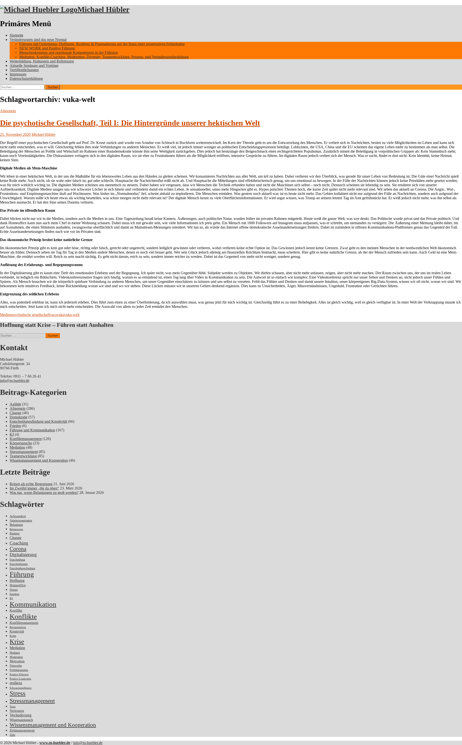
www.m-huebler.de (54, 743)
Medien (6, 315)
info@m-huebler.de (14, 381)
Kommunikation (33, 604)
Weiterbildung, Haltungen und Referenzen (42, 61)
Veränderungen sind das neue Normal (38, 39)
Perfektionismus (19, 670)
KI (12, 434)
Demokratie (18, 417)
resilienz (16, 683)
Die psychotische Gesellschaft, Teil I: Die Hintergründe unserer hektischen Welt (130, 122)
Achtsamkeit (18, 516)
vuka (60, 315)
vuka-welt (71, 315)
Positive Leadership (20, 678)
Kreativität (17, 631)
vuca (53, 315)
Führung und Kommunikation (32, 430)
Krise (17, 641)
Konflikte (23, 616)
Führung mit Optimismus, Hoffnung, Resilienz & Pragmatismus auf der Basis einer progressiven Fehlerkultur (102, 44)
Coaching (19, 543)
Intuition (14, 594)
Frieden (15, 426)
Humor (14, 589)
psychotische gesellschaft (31, 315)
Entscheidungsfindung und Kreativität (38, 421)
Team (13, 706)
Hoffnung (17, 580)
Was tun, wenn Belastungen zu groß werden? (44, 492)
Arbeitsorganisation (21, 520)
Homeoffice (18, 585)
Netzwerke (16, 665)
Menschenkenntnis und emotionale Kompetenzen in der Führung (68, 52)
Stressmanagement (24, 452)
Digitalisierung (23, 554)
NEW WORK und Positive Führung (47, 48)
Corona (18, 549)
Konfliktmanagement (26, 439)
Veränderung (21, 715)
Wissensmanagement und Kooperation (39, 460)
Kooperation (18, 627)
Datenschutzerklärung (26, 78)
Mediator (15, 652)
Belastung (16, 525)
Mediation (17, 447)
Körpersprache (21, 443)
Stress (18, 693)
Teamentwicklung (23, 456)
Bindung (14, 533)
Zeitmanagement (22, 730)
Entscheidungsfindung (22, 568)
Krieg (13, 636)
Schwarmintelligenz (21, 688)
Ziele (12, 735)
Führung (22, 574)
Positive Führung (19, 674)
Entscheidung (17, 559)
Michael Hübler (103, 9)
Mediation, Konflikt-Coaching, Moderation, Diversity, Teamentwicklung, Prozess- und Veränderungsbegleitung (104, 57)
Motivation (17, 661)
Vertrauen (17, 711)
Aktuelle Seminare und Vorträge (34, 65)
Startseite (16, 35)
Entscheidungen (19, 564)
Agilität (15, 404)
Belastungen (16, 529)
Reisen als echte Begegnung (31, 484)
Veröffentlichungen (24, 70)
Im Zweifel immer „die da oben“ (34, 488)
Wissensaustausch (21, 720)
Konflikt (16, 610)
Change (15, 413)
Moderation (16, 657)
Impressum (18, 74)
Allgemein (8, 111)
